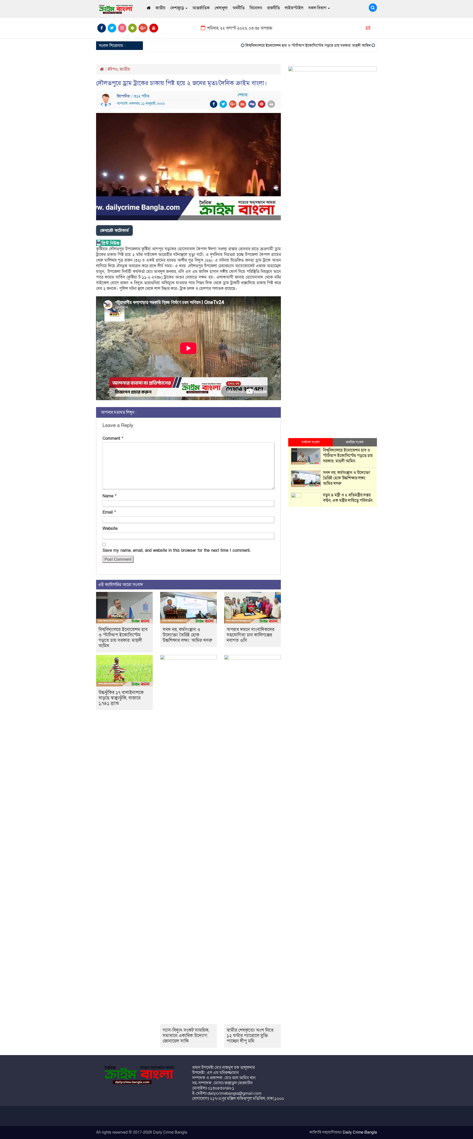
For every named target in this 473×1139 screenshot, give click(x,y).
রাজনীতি (273, 8)
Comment (112, 438)
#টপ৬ (113, 69)
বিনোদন (256, 8)
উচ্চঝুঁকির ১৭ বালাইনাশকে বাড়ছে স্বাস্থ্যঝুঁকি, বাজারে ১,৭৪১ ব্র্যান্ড (121, 698)
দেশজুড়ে (177, 8)
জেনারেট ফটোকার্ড (114, 230)
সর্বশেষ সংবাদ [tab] (311, 442)
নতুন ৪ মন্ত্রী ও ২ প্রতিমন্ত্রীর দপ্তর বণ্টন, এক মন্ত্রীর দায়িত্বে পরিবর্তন (347, 497)
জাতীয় (160, 8)
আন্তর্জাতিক (201, 8)
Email (109, 512)
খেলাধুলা (221, 8)
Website (110, 528)
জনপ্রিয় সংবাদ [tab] (355, 442)
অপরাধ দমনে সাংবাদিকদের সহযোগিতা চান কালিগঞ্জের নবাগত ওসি (250, 635)
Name (109, 496)
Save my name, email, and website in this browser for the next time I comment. (176, 550)
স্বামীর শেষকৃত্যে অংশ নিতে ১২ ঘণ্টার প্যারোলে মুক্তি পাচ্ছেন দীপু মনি (250, 1035)
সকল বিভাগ (317, 8)
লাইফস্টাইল (294, 8)
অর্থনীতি (239, 8)
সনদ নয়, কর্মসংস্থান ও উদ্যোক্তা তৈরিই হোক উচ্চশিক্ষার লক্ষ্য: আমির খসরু (187, 635)
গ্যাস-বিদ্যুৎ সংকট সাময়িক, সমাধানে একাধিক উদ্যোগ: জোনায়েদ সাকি (186, 1035)
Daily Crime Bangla (360, 1132)
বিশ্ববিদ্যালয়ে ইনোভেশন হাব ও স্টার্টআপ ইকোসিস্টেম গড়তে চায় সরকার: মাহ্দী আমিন (289, 45)
